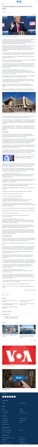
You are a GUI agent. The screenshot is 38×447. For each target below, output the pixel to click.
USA (3, 4)
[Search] (31, 445)
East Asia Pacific (5, 412)
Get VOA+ (4, 441)
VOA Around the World (6, 443)
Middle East (21, 410)
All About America (22, 403)
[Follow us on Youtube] (8, 397)
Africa (3, 408)
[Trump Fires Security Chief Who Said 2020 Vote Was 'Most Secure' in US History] (8, 158)
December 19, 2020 (22, 69)
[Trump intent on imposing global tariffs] (10, 329)
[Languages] (23, 445)
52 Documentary (22, 420)
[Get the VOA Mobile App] (19, 355)
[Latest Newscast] (6, 445)
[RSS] (12, 397)
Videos (20, 422)
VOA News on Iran (5, 424)
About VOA (4, 439)
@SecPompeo (5, 265)
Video (3, 322)
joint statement (24, 121)
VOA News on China (23, 418)
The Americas (4, 410)
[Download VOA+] (19, 378)
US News (3, 403)
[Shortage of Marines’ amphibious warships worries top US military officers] (28, 329)
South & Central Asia (23, 412)
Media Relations (22, 439)
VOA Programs (5, 418)
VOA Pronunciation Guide (24, 443)
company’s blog (13, 239)
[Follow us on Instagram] (10, 397)
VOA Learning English (6, 432)
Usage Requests (22, 441)
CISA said (13, 141)
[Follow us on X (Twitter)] (5, 397)
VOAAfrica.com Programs (7, 430)
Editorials (21, 430)
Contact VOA (21, 437)
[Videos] (14, 445)
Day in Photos (4, 422)
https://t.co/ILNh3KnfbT (7, 216)
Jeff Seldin (5, 10)
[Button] (34, 14)
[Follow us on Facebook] (3, 397)
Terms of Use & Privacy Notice (8, 437)
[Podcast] (15, 397)
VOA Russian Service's (14, 286)
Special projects (5, 420)
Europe (20, 408)
